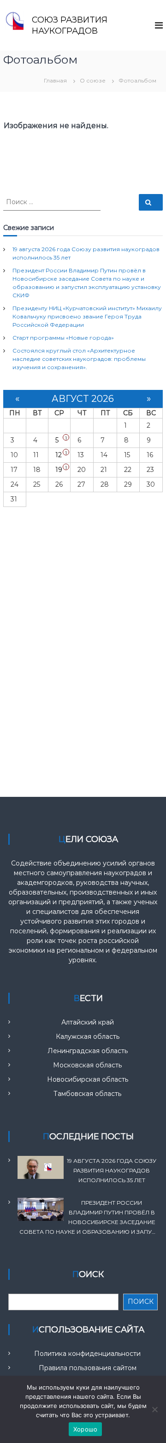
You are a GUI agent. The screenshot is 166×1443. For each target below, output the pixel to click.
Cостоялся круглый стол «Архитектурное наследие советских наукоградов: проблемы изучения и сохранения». (79, 359)
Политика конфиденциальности (87, 1353)
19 (58, 469)
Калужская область (87, 1036)
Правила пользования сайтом (87, 1368)
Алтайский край (87, 1022)
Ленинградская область (87, 1051)
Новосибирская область (87, 1079)
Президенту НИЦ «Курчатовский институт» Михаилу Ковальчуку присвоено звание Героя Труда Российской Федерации (87, 316)
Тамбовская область (87, 1094)
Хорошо (85, 1429)
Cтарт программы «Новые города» (63, 337)
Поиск (141, 1301)
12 (58, 455)
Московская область (87, 1065)
